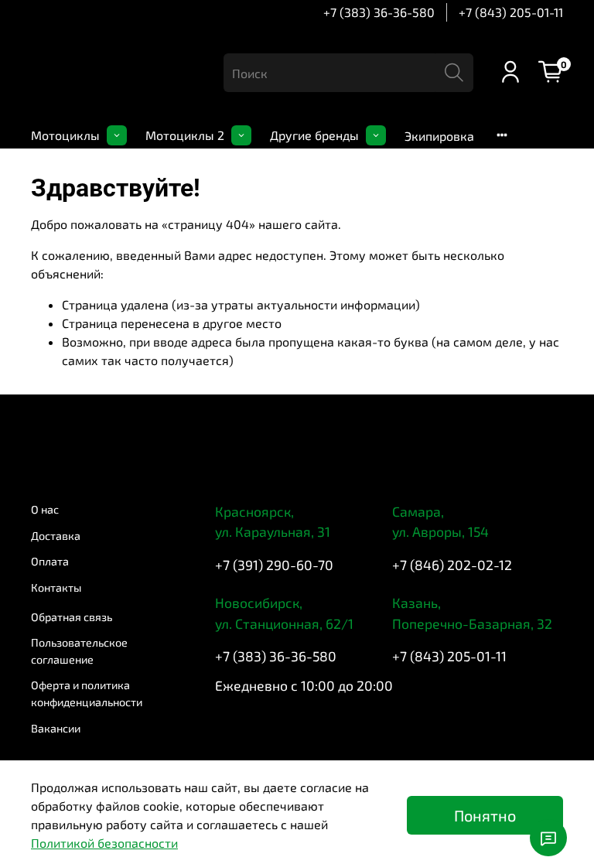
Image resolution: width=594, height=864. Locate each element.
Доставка (55, 535)
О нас (45, 509)
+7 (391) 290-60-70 (274, 564)
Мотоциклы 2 (184, 135)
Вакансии (55, 728)
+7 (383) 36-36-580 (379, 12)
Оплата (50, 561)
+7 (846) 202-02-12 (452, 564)
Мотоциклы (65, 135)
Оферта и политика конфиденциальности (86, 693)
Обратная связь (71, 616)
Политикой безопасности (104, 842)
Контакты (56, 587)
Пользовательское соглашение (79, 651)
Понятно (485, 815)
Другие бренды (314, 135)
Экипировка (439, 135)
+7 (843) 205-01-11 (511, 12)
